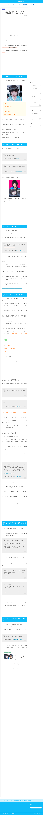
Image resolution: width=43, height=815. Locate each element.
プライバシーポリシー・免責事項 (20, 4)
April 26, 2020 (18, 158)
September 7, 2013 (20, 250)
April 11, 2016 (16, 576)
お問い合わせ (32, 4)
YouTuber (36, 85)
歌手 (36, 110)
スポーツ (36, 99)
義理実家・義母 (36, 113)
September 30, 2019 (17, 550)
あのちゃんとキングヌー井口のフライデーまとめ (12, 288)
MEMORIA (21, 1)
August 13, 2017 (17, 476)
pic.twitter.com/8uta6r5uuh (9, 473)
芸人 (36, 119)
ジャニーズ (36, 96)
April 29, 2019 (18, 406)
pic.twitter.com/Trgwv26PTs (9, 247)
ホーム (9, 4)
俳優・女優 (36, 102)
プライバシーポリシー (6, 813)
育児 (36, 116)
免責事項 (12, 813)
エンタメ (36, 93)
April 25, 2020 (19, 171)
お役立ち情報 (36, 88)
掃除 (36, 107)
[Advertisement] (14, 25)
